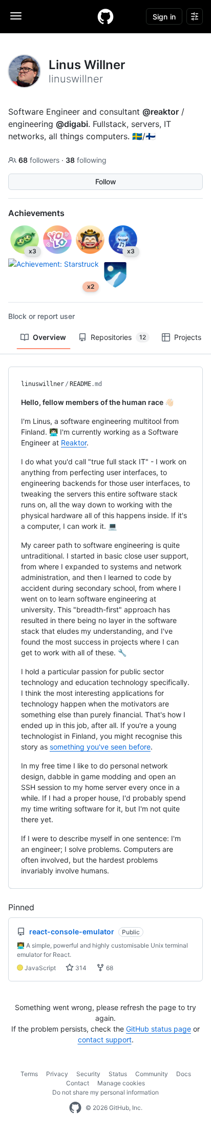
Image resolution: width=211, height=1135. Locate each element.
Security (88, 1074)
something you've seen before (100, 746)
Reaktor (74, 442)
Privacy (57, 1074)
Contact (77, 1083)
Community (151, 1074)
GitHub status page (158, 1028)
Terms (29, 1074)
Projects (187, 337)
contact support (105, 1039)
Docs (183, 1074)
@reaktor (160, 111)
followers (39, 160)
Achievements (36, 213)
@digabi (72, 124)
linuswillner (42, 384)
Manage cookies (121, 1083)
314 (80, 968)
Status (118, 1074)
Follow (105, 181)
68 (108, 968)
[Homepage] (105, 16)
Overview (49, 337)
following (86, 160)
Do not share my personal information (105, 1092)
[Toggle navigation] (16, 16)
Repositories (118, 337)
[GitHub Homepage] (75, 1108)
